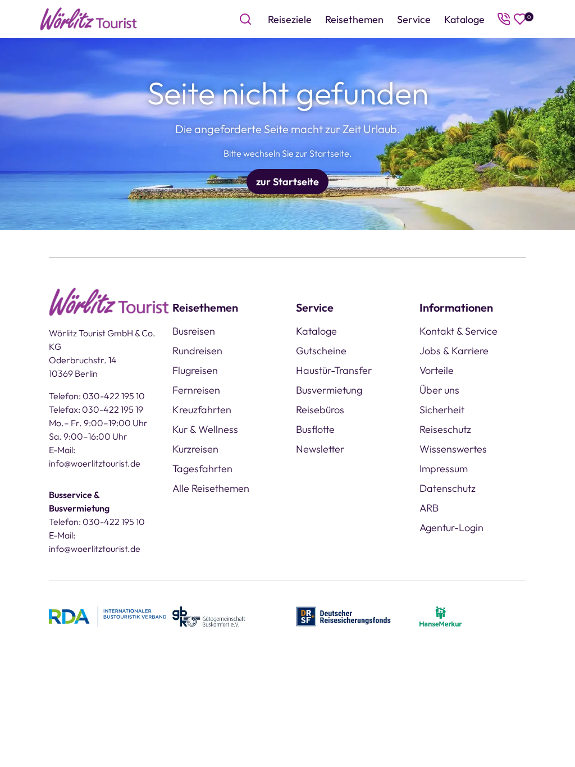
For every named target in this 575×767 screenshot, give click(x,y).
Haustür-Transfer (334, 370)
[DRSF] (343, 614)
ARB (429, 507)
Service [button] (414, 19)
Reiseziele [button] (290, 19)
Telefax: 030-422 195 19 (96, 409)
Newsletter (320, 448)
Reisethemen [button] (354, 19)
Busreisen (193, 331)
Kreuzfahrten (201, 409)
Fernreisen (196, 389)
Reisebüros (320, 409)
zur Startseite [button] (287, 181)
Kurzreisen (195, 448)
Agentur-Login (451, 527)
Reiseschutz (445, 429)
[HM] (440, 614)
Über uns (439, 389)
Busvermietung (329, 389)
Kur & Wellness (205, 429)
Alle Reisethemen (210, 488)
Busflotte (315, 429)
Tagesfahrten (202, 468)
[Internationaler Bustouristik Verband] (107, 614)
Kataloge (464, 19)
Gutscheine (321, 350)
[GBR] (208, 614)
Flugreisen (195, 370)
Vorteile (436, 370)
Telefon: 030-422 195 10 (97, 395)
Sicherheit (441, 409)
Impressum (443, 468)
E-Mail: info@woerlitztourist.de (94, 456)
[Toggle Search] (245, 19)
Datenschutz (447, 488)
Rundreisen (197, 350)
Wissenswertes (453, 448)
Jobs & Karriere (454, 350)
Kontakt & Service (458, 331)
